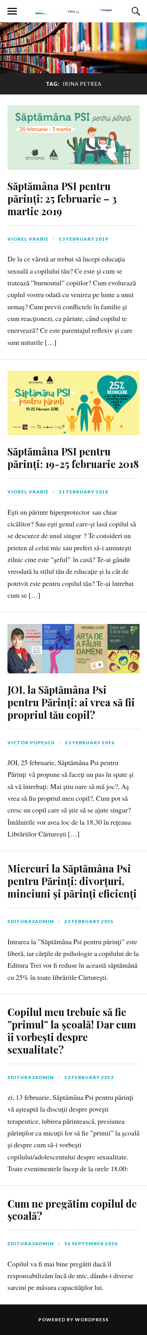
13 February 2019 (83, 239)
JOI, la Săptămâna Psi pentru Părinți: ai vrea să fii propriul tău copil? (71, 702)
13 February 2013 (89, 1077)
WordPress (92, 1319)
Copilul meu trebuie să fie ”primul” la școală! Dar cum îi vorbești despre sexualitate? (71, 1030)
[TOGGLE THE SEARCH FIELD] (135, 11)
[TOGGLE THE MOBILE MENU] (12, 11)
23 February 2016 (89, 742)
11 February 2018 (83, 492)
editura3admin (30, 921)
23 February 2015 (89, 921)
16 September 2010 (91, 1243)
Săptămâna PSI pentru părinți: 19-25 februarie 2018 (73, 457)
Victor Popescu (31, 742)
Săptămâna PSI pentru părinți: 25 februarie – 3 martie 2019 (62, 198)
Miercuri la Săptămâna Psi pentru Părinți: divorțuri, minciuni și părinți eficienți (72, 881)
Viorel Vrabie (28, 239)
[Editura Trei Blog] (73, 10)
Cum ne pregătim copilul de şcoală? (72, 1210)
